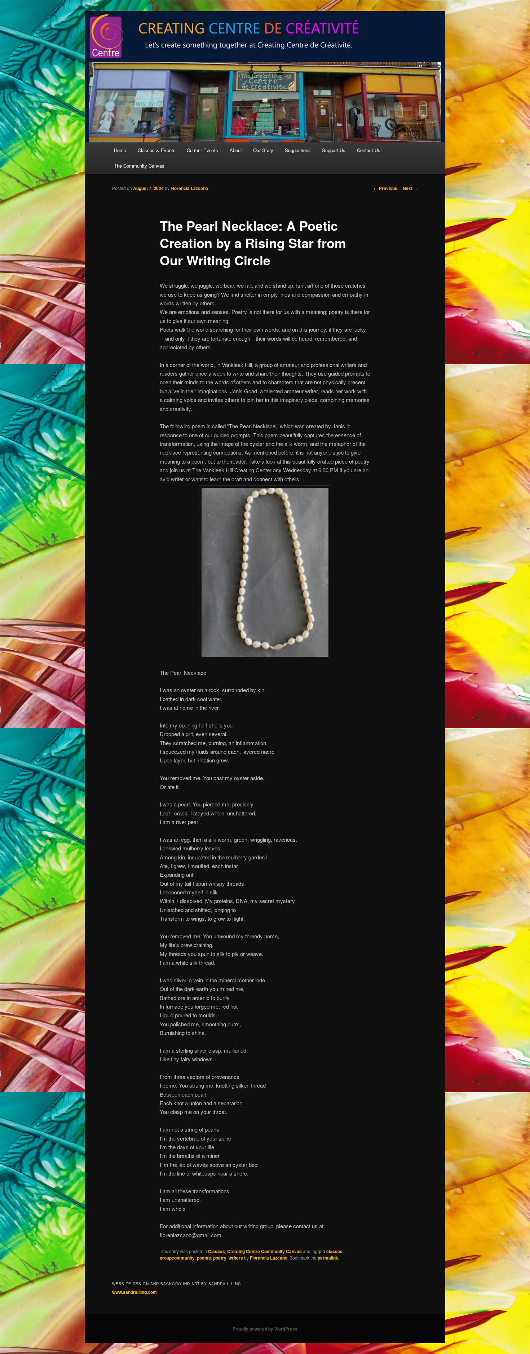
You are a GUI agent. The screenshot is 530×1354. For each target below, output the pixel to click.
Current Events (202, 150)
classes (334, 1251)
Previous (385, 188)
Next (410, 188)
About (236, 150)
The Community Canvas (139, 165)
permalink (328, 1258)
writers (236, 1258)
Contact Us (368, 150)
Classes (216, 1251)
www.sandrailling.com (134, 1292)
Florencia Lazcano (189, 188)
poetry (219, 1258)
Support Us (333, 150)
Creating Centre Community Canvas (264, 1251)
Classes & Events (157, 150)
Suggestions (298, 150)
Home (120, 150)
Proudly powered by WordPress (265, 1329)
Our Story (263, 150)
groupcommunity (177, 1258)
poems (204, 1258)
